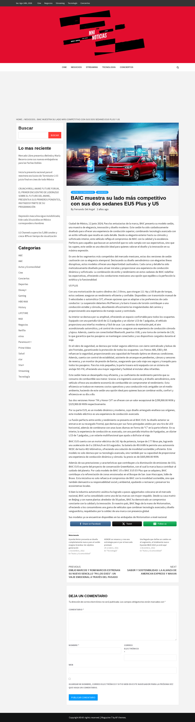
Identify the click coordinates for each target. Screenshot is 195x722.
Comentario (76, 609)
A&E (20, 255)
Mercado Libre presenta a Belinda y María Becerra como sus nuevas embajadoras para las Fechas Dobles (39, 159)
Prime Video (24, 347)
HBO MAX (23, 301)
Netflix (22, 330)
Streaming (60, 3)
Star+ (21, 365)
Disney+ (22, 290)
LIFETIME (23, 313)
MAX (20, 318)
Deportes (23, 284)
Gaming (22, 295)
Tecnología (72, 3)
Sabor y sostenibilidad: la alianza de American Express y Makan (152, 570)
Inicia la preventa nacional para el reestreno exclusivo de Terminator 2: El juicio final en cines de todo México (38, 176)
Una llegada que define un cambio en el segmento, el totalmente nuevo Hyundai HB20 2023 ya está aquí (155, 542)
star (20, 359)
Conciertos (85, 3)
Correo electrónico (131, 648)
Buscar (25, 128)
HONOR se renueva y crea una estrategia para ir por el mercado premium (118, 542)
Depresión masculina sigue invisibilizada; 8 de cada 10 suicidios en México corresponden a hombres (39, 219)
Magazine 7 (106, 717)
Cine (39, 3)
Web (71, 664)
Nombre (74, 645)
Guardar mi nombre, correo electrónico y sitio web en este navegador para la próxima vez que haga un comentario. (121, 686)
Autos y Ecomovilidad (83, 192)
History (22, 307)
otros (21, 336)
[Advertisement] (97, 93)
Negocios (48, 3)
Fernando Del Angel (84, 209)
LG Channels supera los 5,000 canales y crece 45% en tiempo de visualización (37, 234)
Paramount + (25, 342)
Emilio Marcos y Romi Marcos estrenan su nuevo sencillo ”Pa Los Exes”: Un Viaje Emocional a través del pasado (94, 572)
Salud (21, 353)
